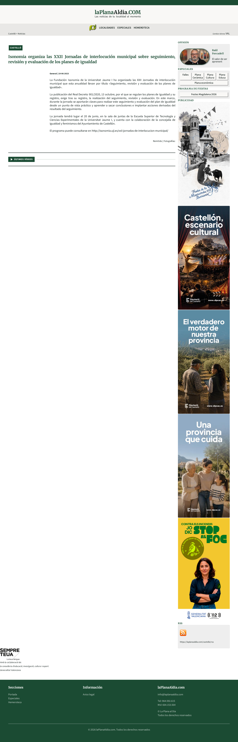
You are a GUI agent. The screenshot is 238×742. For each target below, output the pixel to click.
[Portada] (92, 27)
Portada (12, 694)
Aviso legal (88, 694)
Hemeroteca (141, 28)
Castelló (12, 33)
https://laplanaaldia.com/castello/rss (197, 641)
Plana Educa (222, 76)
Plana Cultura (210, 76)
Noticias (21, 33)
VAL (228, 33)
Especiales (124, 28)
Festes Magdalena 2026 (203, 94)
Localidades (107, 28)
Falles (185, 75)
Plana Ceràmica (198, 76)
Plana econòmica (204, 83)
